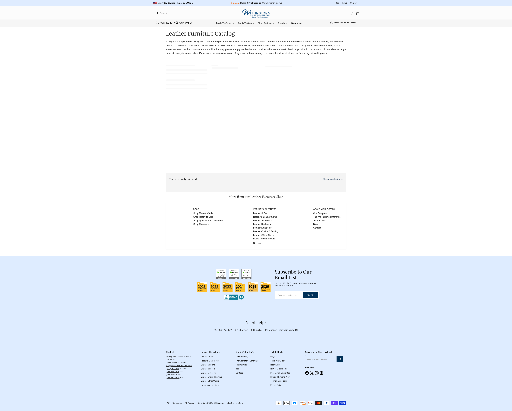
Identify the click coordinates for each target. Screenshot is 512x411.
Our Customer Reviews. (272, 3)
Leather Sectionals (262, 220)
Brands (281, 23)
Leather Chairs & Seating (265, 231)
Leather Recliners (262, 224)
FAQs (344, 3)
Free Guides (275, 365)
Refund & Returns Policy (280, 377)
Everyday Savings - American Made (175, 3)
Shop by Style (264, 23)
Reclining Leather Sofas (265, 217)
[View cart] (357, 13)
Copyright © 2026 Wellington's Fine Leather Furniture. (220, 403)
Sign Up (310, 295)
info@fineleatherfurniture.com (179, 365)
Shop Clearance (201, 224)
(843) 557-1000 (172, 371)
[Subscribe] (340, 359)
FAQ (168, 403)
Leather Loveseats (262, 228)
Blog (338, 3)
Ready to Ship (245, 23)
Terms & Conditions (278, 381)
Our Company (320, 213)
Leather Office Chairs (264, 235)
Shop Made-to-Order (203, 213)
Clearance (296, 23)
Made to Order (223, 23)
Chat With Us (186, 22)
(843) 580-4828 (172, 377)
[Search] (157, 13)
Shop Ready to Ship (203, 217)
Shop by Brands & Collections (208, 220)
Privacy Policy (276, 385)
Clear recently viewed (333, 179)
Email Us (258, 330)
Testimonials (319, 220)
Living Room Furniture (264, 238)
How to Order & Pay (278, 369)
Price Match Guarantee (280, 373)
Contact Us (177, 403)
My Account (190, 403)
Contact (353, 3)
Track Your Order (277, 361)
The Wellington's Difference (327, 217)
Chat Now (243, 330)
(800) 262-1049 (167, 22)
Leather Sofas (260, 213)
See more (258, 243)
